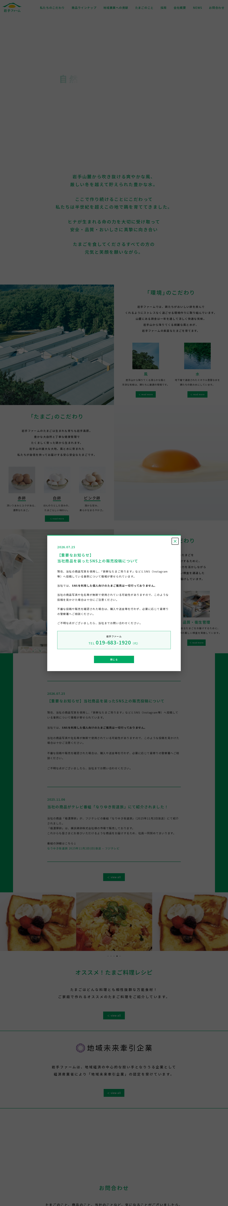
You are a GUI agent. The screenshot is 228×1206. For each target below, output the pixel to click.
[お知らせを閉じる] (175, 541)
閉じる (114, 659)
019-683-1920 (114, 642)
